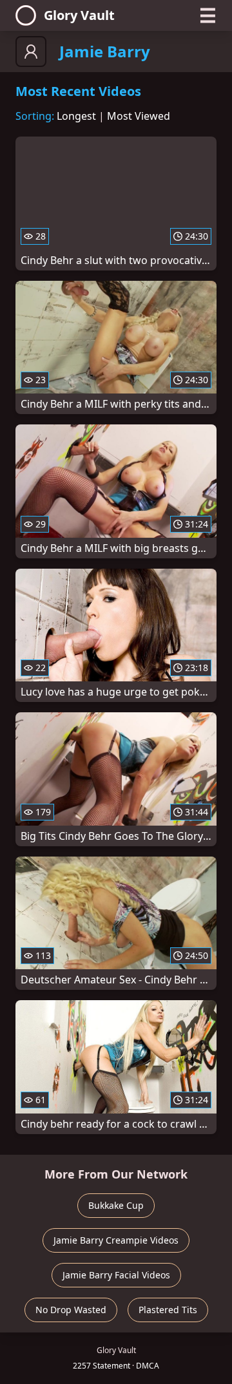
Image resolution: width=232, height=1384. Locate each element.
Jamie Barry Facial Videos (116, 1275)
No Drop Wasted (70, 1309)
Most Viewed (138, 116)
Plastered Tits (168, 1309)
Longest (76, 116)
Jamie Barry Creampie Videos (116, 1240)
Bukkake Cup (116, 1205)
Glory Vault (79, 15)
